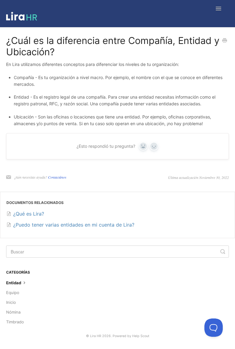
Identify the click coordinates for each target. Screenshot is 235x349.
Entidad (14, 282)
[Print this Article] (224, 41)
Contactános (57, 177)
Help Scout (140, 336)
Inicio (11, 302)
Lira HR (95, 336)
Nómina (13, 312)
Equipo (12, 292)
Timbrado (15, 321)
